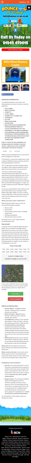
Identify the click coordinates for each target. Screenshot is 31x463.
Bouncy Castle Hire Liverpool (13, 444)
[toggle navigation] (28, 2)
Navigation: (22, 2)
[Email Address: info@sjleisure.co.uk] (15, 16)
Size (10, 151)
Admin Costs (8, 436)
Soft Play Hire (23, 453)
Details (5, 151)
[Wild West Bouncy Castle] (15, 74)
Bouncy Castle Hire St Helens (13, 447)
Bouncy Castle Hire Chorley (15, 440)
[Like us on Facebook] (15, 30)
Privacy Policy (21, 451)
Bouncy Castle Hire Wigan (18, 449)
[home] (2, 2)
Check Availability (15, 299)
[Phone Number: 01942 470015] (15, 43)
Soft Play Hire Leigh (17, 454)
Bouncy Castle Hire (12, 438)
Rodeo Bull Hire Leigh (13, 453)
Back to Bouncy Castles (15, 49)
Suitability (17, 151)
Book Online (15, 294)
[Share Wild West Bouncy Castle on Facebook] (15, 94)
